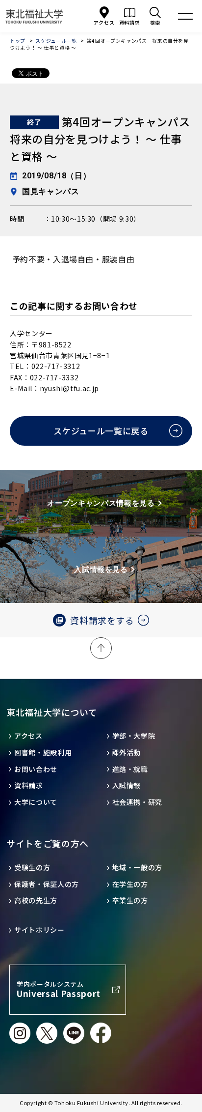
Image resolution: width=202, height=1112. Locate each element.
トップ (17, 40)
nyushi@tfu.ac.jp (69, 388)
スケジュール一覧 (55, 40)
